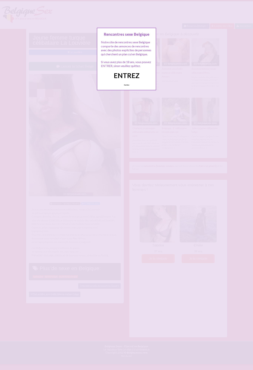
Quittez (126, 85)
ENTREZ (126, 75)
